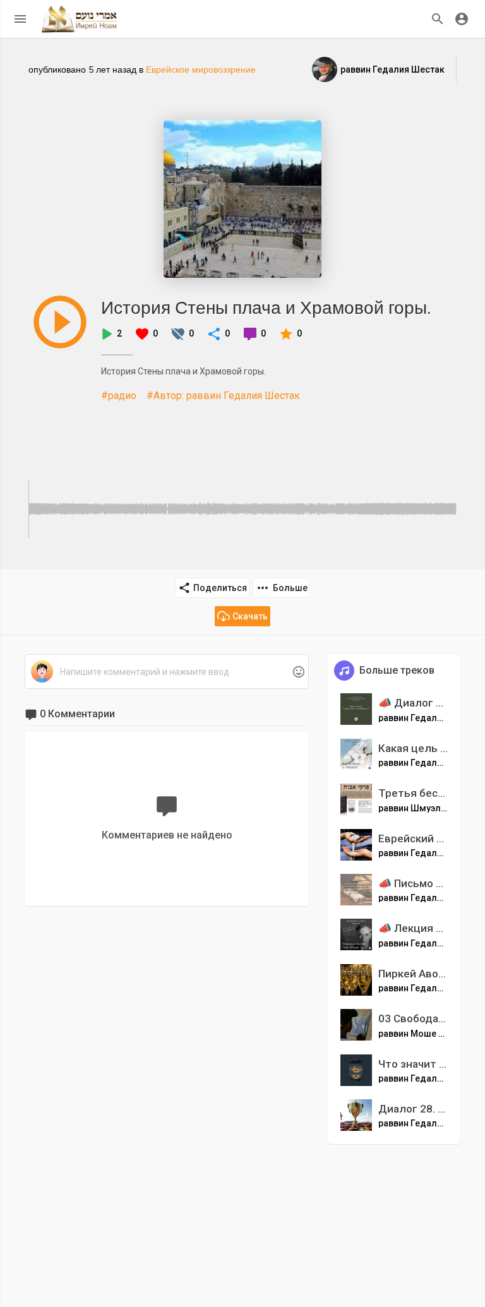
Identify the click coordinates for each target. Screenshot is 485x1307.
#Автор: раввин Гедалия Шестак (223, 396)
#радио (118, 396)
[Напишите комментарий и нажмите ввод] (166, 672)
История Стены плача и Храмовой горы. (266, 307)
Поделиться (220, 588)
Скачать (250, 616)
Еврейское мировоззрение (201, 69)
